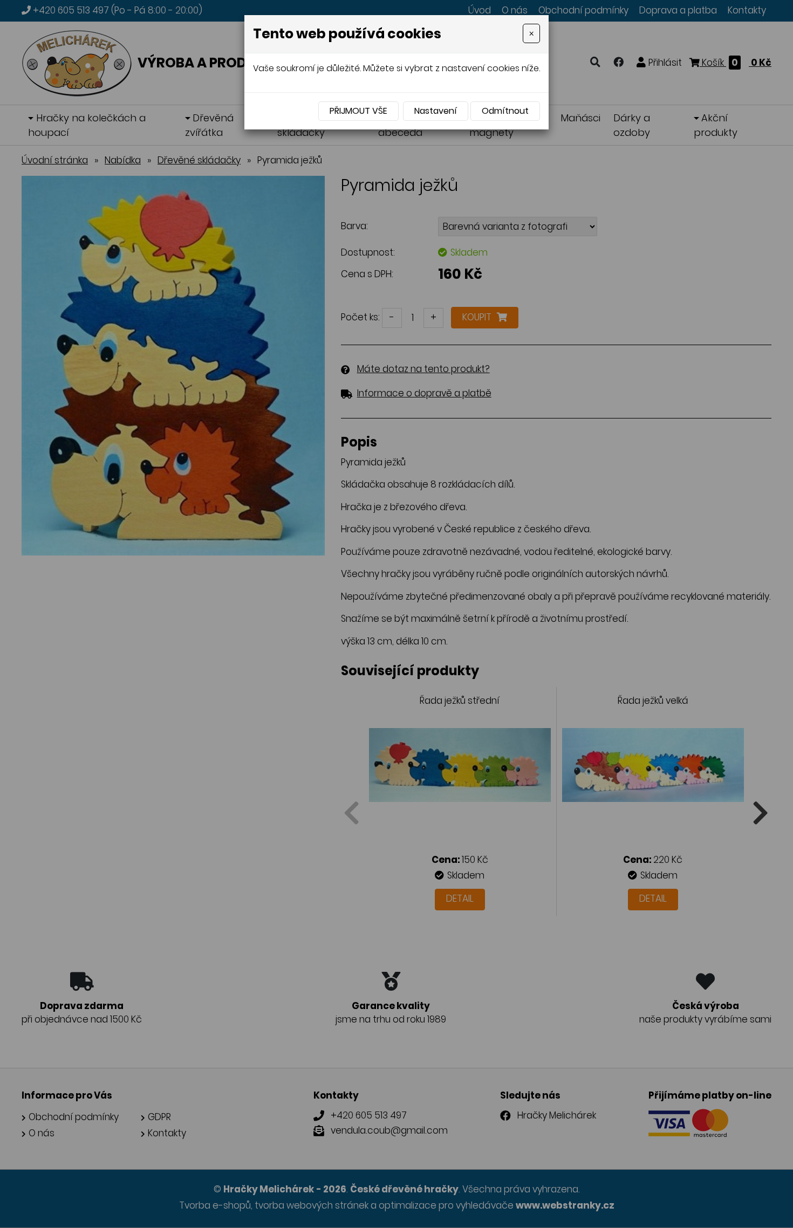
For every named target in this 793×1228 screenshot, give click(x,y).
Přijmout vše (358, 111)
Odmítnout (505, 111)
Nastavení (435, 111)
